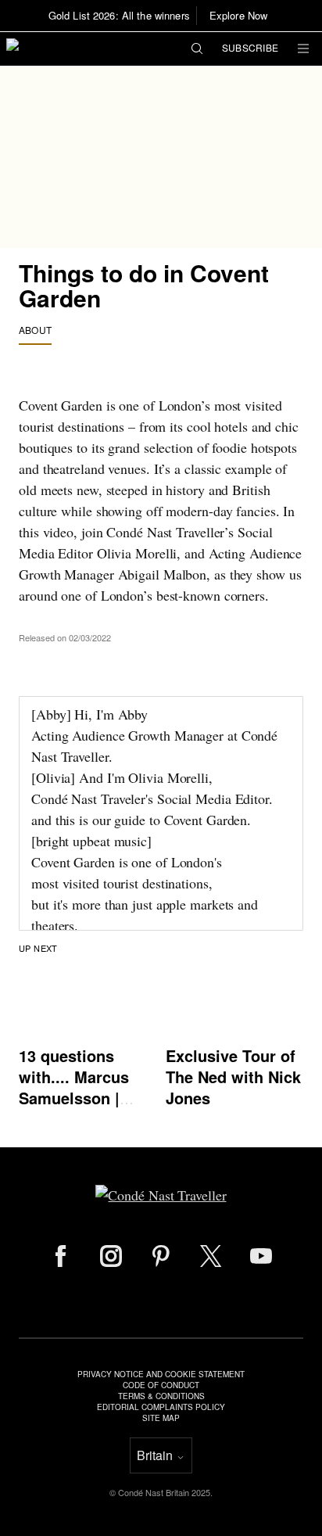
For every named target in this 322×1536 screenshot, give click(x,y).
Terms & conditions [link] (161, 1396)
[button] (196, 49)
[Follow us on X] (211, 1256)
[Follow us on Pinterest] (161, 1256)
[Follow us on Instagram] (111, 1256)
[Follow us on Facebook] (61, 1256)
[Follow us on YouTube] (261, 1256)
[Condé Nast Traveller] (71, 49)
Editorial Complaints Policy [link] (161, 1407)
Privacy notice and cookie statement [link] (161, 1374)
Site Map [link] (161, 1418)
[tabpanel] (161, 663)
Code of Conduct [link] (161, 1385)
